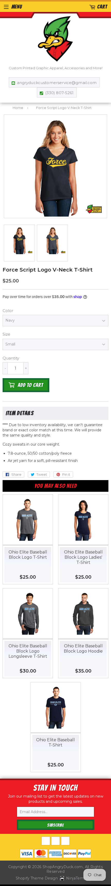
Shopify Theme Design (37, 878)
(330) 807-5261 (59, 92)
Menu (16, 7)
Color (8, 310)
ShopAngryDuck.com (63, 866)
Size (6, 334)
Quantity (11, 358)
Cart (102, 7)
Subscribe (55, 825)
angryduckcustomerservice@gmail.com (57, 82)
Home (18, 108)
